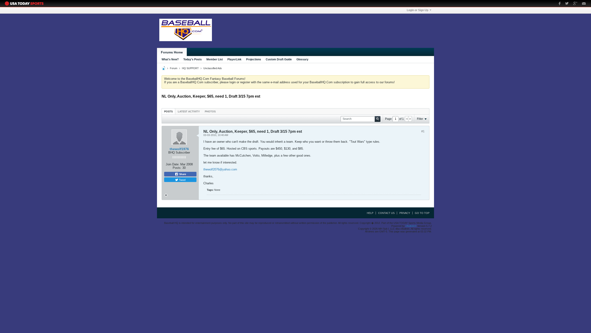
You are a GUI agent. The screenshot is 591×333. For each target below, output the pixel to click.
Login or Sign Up (417, 10)
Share (182, 174)
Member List (214, 59)
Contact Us (386, 213)
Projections (253, 59)
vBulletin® (410, 226)
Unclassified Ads (212, 68)
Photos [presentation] (210, 111)
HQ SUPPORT (190, 68)
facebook (560, 4)
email (584, 4)
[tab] (168, 111)
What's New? (170, 59)
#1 (423, 131)
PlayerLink (234, 59)
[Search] (377, 119)
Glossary (302, 59)
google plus (575, 4)
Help (370, 213)
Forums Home (172, 52)
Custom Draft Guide (279, 59)
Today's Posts (192, 59)
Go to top (422, 213)
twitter (567, 4)
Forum (173, 68)
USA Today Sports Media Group (25, 3)
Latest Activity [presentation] (189, 111)
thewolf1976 (179, 149)
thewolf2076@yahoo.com (220, 169)
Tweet (182, 180)
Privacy (404, 213)
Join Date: (172, 164)
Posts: (177, 168)
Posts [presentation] (168, 111)
